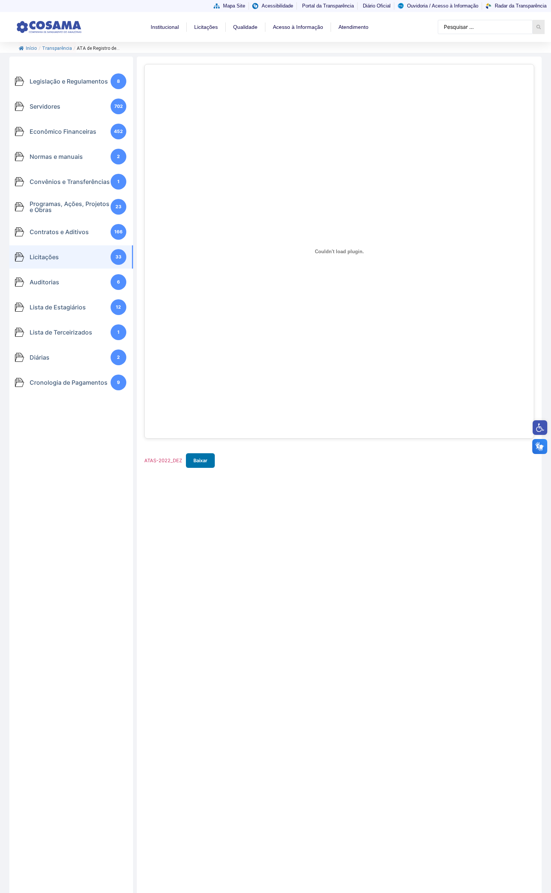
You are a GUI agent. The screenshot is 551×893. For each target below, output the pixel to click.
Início (31, 48)
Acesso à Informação (298, 27)
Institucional (165, 27)
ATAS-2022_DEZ (163, 460)
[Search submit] (539, 27)
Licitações (206, 27)
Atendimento (353, 27)
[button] (540, 427)
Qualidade (245, 27)
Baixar (200, 460)
